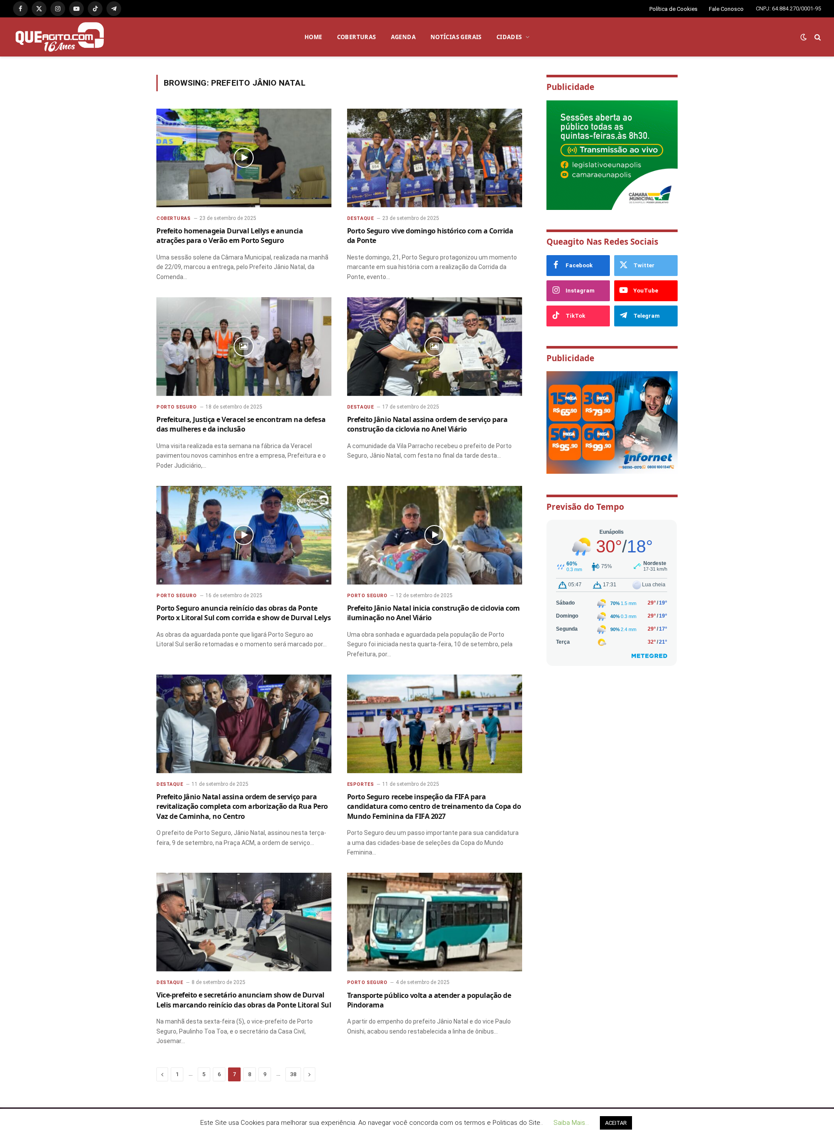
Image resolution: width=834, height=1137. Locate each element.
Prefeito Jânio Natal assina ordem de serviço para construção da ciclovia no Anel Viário (427, 424)
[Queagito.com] (59, 37)
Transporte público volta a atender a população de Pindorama (429, 1000)
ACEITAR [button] (616, 1123)
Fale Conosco (726, 9)
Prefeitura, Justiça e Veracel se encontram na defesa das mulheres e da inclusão (240, 424)
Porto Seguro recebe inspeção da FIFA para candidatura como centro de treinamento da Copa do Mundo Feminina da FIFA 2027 (434, 806)
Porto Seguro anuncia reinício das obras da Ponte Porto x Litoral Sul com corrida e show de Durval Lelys (243, 612)
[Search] (817, 37)
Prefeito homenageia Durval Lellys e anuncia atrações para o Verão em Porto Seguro (229, 235)
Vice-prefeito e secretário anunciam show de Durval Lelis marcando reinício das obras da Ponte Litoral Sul (243, 999)
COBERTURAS (356, 37)
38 (293, 1074)
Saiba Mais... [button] (571, 1123)
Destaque (360, 218)
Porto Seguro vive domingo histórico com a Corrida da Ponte (430, 235)
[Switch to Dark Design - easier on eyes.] (803, 36)
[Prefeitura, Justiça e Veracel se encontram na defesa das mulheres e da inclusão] (243, 346)
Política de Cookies (673, 9)
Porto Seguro (176, 407)
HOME (313, 37)
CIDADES (509, 37)
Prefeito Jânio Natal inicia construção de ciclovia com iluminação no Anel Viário (433, 612)
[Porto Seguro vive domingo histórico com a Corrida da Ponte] (434, 158)
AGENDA (403, 37)
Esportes (360, 784)
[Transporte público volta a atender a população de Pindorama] (434, 922)
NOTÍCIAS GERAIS (456, 37)
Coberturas (173, 218)
